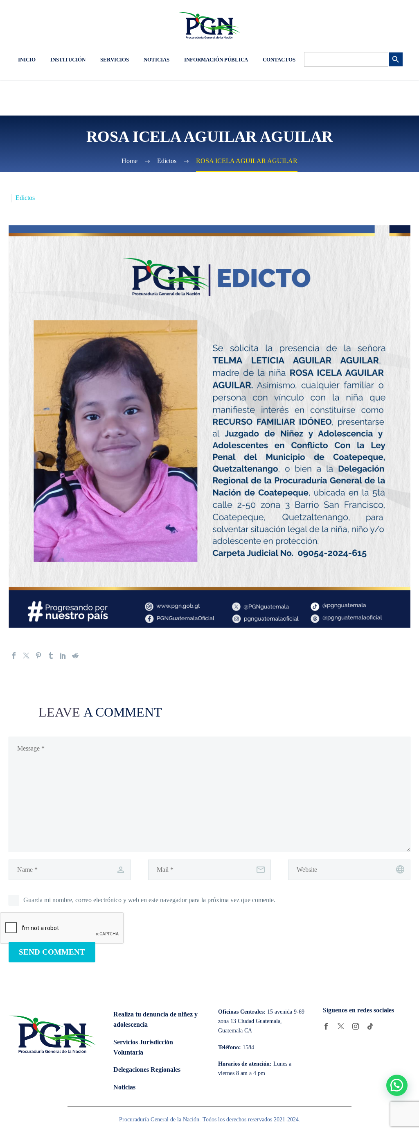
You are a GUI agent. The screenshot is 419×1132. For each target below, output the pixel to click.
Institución (68, 60)
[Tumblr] (50, 655)
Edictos (25, 197)
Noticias (156, 60)
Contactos (279, 60)
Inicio (27, 60)
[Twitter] (26, 655)
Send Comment (52, 952)
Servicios (114, 60)
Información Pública (216, 60)
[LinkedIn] (63, 655)
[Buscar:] (346, 59)
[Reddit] (75, 655)
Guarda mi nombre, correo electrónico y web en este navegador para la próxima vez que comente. (149, 899)
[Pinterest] (38, 655)
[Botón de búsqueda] (395, 59)
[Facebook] (14, 655)
